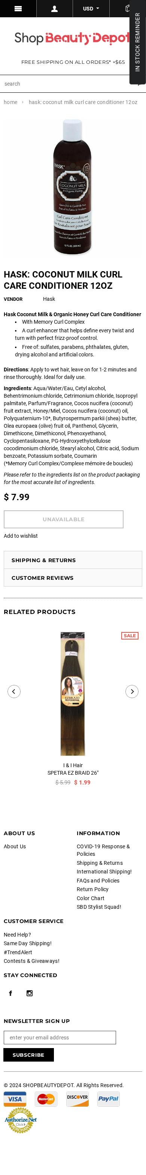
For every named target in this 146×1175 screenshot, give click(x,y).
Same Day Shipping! (28, 943)
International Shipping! (104, 872)
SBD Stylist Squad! (99, 907)
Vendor (13, 299)
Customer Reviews (43, 578)
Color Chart (90, 898)
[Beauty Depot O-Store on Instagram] (29, 993)
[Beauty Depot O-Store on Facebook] (10, 993)
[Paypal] (108, 1099)
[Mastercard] (46, 1099)
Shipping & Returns (44, 560)
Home (10, 102)
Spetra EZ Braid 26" (73, 773)
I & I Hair (73, 765)
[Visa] (15, 1099)
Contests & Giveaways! (32, 961)
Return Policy (93, 889)
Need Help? (17, 935)
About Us (15, 846)
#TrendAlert (18, 952)
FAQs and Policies (98, 881)
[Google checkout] (20, 1120)
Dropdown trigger (55, 8)
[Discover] (77, 1099)
